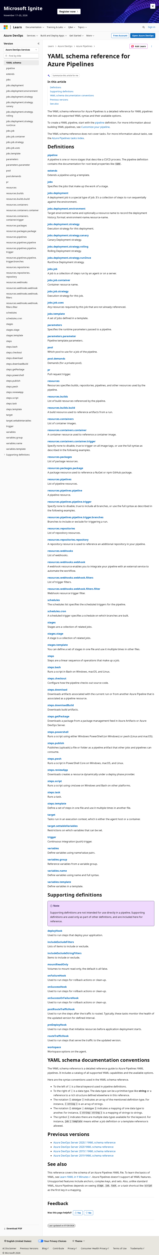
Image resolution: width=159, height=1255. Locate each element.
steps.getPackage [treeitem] (15, 369)
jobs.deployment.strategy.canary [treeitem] (19, 104)
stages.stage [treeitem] (12, 329)
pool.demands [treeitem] (13, 176)
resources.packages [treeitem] (16, 225)
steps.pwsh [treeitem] (12, 386)
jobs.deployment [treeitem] (15, 85)
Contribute (58, 1248)
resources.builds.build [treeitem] (18, 198)
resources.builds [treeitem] (15, 193)
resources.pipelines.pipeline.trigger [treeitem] (21, 250)
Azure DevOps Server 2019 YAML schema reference (83, 1155)
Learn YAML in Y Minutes (74, 1177)
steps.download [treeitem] (14, 358)
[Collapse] (38, 43)
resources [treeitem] (11, 187)
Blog (44, 1248)
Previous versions (59, 99)
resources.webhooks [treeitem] (16, 282)
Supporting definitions (61, 91)
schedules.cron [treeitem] (14, 318)
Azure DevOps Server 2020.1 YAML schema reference (84, 1142)
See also (54, 103)
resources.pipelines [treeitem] (16, 236)
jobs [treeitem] (8, 79)
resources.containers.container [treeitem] (22, 210)
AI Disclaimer (9, 1248)
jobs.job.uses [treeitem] (13, 147)
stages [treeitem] (9, 324)
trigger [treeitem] (10, 426)
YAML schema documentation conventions (72, 95)
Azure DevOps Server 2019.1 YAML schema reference (84, 1151)
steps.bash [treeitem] (12, 346)
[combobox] (21, 49)
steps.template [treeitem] (14, 409)
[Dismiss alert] (152, 6)
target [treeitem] (9, 414)
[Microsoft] (6, 27)
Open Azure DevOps (143, 35)
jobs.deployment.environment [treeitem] (22, 90)
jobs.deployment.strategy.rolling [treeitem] (19, 113)
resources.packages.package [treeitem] (21, 231)
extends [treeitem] (10, 73)
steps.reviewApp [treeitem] (14, 392)
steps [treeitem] (9, 341)
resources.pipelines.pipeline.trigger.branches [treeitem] (21, 259)
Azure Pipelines (84, 46)
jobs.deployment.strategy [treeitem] (19, 96)
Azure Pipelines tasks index (68, 138)
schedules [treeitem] (11, 312)
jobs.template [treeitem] (13, 153)
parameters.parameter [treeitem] (18, 164)
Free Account (120, 35)
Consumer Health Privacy (94, 1248)
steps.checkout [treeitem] (14, 352)
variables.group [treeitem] (14, 437)
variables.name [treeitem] (14, 443)
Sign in (151, 27)
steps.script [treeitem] (12, 397)
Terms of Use (120, 1248)
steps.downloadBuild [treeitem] (17, 363)
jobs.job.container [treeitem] (15, 136)
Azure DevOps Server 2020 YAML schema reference (83, 1147)
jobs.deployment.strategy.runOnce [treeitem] (19, 123)
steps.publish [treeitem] (13, 380)
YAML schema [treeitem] (13, 62)
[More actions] (151, 46)
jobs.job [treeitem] (10, 130)
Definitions (55, 87)
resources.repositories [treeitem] (18, 267)
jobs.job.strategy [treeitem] (15, 142)
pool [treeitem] (8, 170)
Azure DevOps (65, 46)
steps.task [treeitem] (11, 403)
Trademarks (136, 1248)
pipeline (99, 122)
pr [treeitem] (7, 181)
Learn (51, 46)
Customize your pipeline (95, 127)
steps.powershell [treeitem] (15, 375)
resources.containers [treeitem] (17, 204)
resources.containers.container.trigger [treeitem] (17, 218)
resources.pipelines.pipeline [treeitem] (21, 242)
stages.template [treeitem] (14, 335)
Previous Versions (29, 1248)
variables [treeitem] (11, 431)
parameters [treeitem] (12, 159)
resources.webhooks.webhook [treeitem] (21, 288)
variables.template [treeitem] (16, 448)
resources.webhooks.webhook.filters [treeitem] (22, 295)
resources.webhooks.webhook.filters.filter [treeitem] (22, 305)
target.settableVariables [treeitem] (18, 420)
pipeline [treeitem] (10, 68)
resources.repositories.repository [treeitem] (18, 274)
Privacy (71, 1248)
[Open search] (144, 27)
